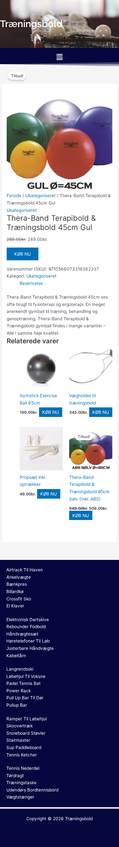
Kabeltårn (16, 655)
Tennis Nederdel (22, 768)
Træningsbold (79, 818)
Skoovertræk (19, 725)
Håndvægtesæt (22, 633)
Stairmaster (18, 740)
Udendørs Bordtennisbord (32, 789)
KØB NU (22, 253)
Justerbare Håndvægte (30, 648)
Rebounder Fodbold (26, 626)
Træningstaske (21, 782)
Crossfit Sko (18, 598)
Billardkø (14, 591)
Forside (14, 195)
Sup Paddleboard (23, 747)
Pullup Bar (16, 705)
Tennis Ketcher (21, 754)
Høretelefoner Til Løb (28, 640)
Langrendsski (19, 669)
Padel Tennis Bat (23, 683)
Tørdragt (15, 775)
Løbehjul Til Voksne (25, 676)
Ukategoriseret (40, 195)
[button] (59, 57)
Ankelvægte (18, 577)
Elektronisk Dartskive (27, 619)
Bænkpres (16, 584)
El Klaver (15, 605)
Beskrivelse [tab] (31, 283)
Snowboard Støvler (25, 733)
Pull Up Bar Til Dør (24, 697)
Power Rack (18, 690)
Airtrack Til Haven (24, 569)
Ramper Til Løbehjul (26, 718)
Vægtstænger (20, 796)
